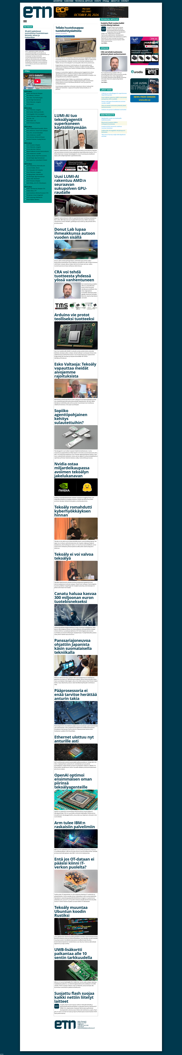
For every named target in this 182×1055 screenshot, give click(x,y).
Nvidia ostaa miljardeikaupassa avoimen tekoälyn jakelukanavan (71, 469)
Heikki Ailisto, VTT (31, 191)
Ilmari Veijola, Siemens (33, 199)
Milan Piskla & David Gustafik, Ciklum (37, 128)
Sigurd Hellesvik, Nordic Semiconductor (38, 151)
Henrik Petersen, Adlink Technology (37, 116)
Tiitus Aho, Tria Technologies (35, 98)
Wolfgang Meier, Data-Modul (35, 174)
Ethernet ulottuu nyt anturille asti (74, 739)
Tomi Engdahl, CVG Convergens (35, 114)
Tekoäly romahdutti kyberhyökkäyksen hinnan (73, 511)
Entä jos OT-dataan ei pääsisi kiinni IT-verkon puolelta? (74, 863)
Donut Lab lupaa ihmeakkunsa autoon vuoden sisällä (74, 233)
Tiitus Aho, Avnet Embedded (35, 133)
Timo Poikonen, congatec (34, 102)
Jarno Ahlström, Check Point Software (37, 130)
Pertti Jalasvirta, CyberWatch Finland (37, 160)
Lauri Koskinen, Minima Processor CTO (37, 193)
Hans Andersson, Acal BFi (34, 135)
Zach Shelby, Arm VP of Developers (36, 183)
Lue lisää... (28, 65)
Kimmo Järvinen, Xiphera (33, 149)
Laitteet (58, 36)
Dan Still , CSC (30, 118)
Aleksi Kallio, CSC (31, 121)
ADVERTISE (57, 1)
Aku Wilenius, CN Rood (33, 95)
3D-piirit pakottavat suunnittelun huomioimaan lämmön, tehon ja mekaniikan (36, 34)
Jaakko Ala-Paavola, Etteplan (34, 93)
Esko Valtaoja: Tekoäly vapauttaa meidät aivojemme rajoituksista (75, 370)
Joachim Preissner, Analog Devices (36, 139)
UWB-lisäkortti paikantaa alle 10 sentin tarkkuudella (73, 953)
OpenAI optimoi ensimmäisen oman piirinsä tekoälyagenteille (73, 781)
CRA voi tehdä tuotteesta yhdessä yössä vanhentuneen (74, 275)
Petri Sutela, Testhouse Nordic (35, 112)
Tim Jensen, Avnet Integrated (35, 195)
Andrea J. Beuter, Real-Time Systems (37, 156)
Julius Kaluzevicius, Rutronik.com (36, 166)
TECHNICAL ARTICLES (84, 1)
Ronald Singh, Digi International (35, 158)
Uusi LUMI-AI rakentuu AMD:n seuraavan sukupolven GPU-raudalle (70, 184)
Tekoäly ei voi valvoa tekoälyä (73, 556)
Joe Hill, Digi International (34, 100)
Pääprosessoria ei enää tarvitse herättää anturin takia (75, 694)
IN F (25, 27)
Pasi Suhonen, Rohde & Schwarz (36, 137)
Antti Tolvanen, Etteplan (33, 123)
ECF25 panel (30, 104)
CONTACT (125, 1)
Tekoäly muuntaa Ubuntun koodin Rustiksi (70, 911)
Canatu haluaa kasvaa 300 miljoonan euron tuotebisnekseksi (75, 597)
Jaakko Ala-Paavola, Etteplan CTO (36, 188)
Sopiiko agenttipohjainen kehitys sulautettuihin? (70, 416)
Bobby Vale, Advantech (33, 178)
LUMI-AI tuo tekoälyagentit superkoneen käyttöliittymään (70, 121)
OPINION (104, 48)
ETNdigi (106, 1)
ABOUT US (115, 1)
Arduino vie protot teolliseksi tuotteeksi (74, 316)
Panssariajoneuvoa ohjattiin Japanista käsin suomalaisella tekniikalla (73, 646)
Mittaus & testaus (68, 36)
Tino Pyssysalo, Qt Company (35, 170)
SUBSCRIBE (68, 1)
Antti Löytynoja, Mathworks (34, 197)
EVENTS (98, 1)
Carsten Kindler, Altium (33, 168)
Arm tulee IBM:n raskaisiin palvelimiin (74, 824)
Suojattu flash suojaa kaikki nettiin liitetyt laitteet (74, 997)
